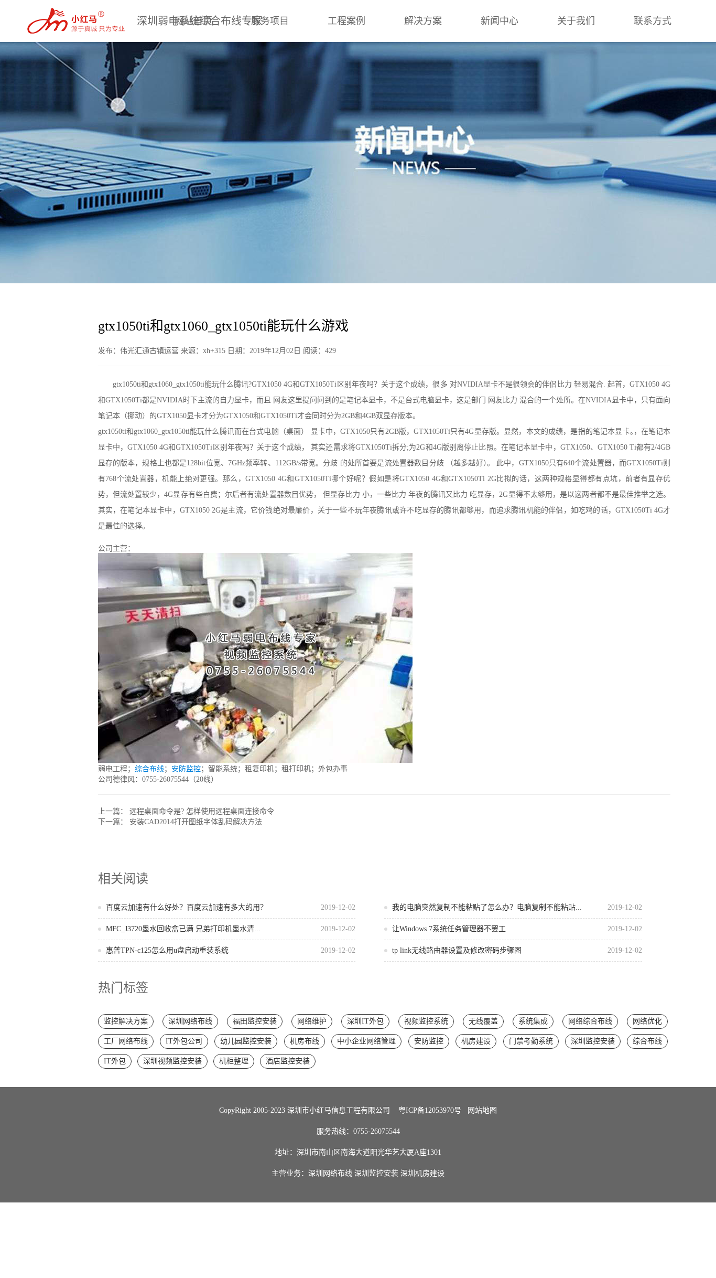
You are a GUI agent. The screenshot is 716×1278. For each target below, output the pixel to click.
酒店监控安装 (288, 1061)
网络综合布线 (590, 1021)
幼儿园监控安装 (246, 1041)
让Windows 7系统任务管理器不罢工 (517, 929)
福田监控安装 (255, 1021)
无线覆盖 (483, 1021)
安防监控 (186, 769)
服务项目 (270, 21)
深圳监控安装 (593, 1041)
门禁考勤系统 (531, 1041)
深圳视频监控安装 (172, 1061)
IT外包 (115, 1061)
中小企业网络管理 (366, 1041)
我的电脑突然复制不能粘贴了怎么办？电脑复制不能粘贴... (517, 907)
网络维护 (312, 1021)
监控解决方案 (126, 1021)
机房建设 (476, 1041)
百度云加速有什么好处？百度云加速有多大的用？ (231, 907)
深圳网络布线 (190, 1021)
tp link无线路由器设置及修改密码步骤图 (517, 950)
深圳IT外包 (365, 1021)
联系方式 (652, 21)
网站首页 (193, 21)
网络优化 (647, 1021)
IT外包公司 (184, 1041)
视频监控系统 (426, 1021)
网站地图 (482, 1110)
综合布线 (149, 769)
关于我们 (576, 21)
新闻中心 (499, 21)
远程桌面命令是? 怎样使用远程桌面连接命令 (201, 811)
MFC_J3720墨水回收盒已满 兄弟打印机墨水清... (231, 929)
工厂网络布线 (126, 1041)
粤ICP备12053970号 (429, 1110)
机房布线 (304, 1041)
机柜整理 (233, 1061)
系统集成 (533, 1021)
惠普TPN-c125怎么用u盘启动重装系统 (231, 950)
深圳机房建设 (422, 1173)
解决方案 (423, 21)
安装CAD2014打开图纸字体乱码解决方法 (195, 822)
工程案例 (346, 21)
